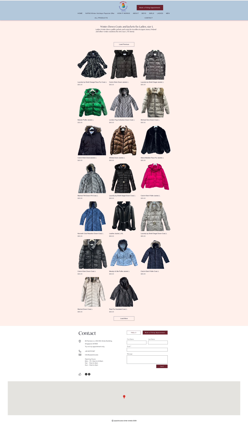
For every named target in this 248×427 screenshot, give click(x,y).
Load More (124, 318)
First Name (130, 339)
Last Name (151, 339)
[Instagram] (89, 374)
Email (128, 346)
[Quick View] (92, 65)
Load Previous (124, 44)
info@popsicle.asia (91, 355)
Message (129, 354)
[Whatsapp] (86, 374)
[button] (144, 13)
